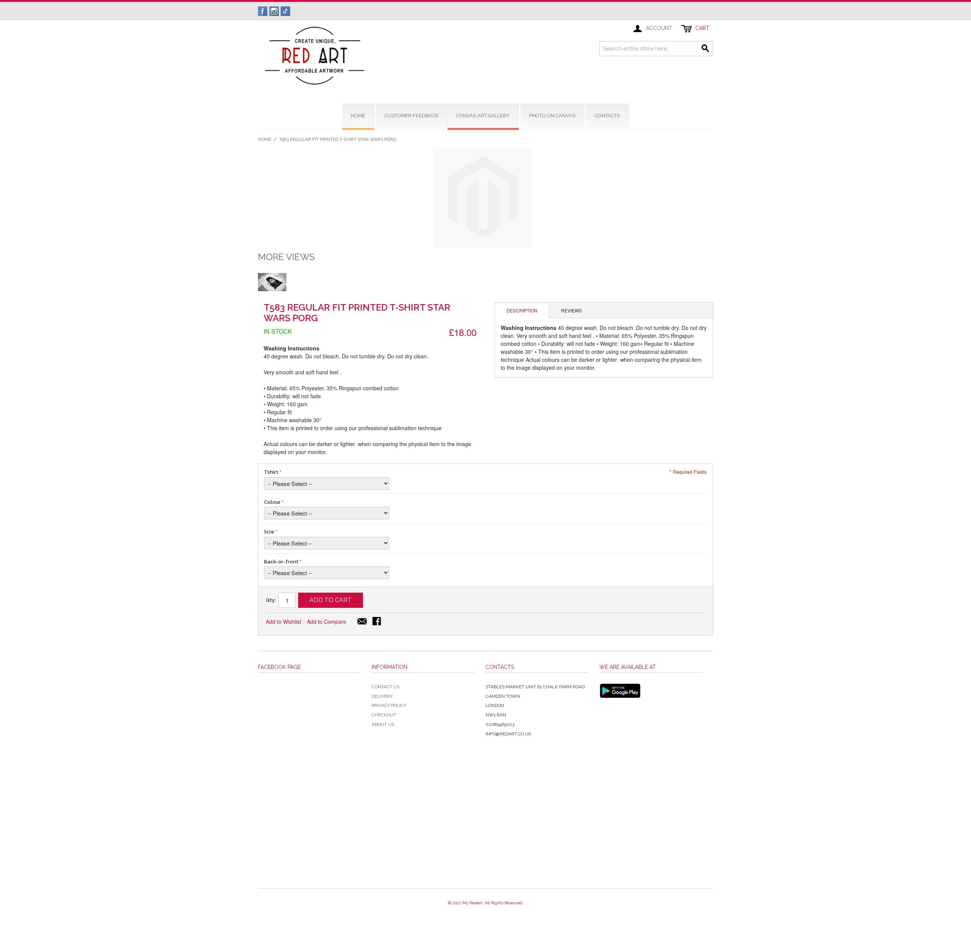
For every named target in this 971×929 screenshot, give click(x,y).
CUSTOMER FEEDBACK (411, 115)
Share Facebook (377, 622)
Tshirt (271, 472)
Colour (272, 502)
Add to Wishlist (283, 621)
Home (264, 139)
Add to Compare (326, 621)
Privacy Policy (389, 705)
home (358, 115)
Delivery (382, 696)
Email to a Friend (362, 622)
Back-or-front (281, 562)
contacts (607, 115)
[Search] (705, 48)
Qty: (271, 600)
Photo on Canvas (552, 115)
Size (269, 532)
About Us (383, 724)
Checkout (384, 715)
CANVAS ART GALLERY (483, 115)
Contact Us (385, 686)
